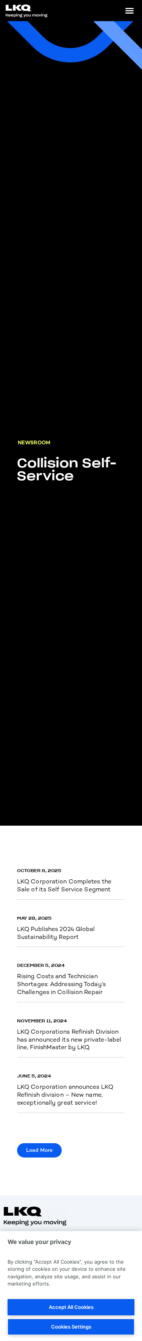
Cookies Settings (71, 1327)
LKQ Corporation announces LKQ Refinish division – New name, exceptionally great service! (65, 1094)
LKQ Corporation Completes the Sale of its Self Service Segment (64, 885)
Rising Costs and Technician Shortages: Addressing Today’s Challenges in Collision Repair (61, 984)
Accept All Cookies (71, 1307)
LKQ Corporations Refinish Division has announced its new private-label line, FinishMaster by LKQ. (69, 1039)
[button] (129, 10)
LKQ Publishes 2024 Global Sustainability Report (56, 932)
